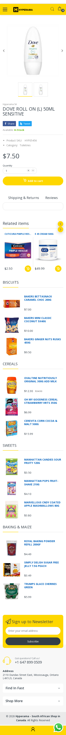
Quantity (7, 165)
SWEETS (9, 445)
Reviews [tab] (51, 197)
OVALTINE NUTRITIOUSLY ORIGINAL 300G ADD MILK (40, 379)
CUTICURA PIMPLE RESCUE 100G (18, 234)
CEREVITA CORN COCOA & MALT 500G (40, 422)
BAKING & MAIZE (17, 526)
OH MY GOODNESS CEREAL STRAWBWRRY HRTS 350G (41, 401)
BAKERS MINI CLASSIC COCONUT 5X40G (38, 319)
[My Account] (33, 730)
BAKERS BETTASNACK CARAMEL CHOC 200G (38, 298)
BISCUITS (11, 282)
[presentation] (60, 224)
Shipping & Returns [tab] (23, 197)
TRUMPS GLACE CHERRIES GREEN (40, 585)
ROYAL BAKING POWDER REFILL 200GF (39, 543)
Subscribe (33, 641)
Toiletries (25, 145)
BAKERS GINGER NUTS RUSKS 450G (42, 341)
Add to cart (35, 181)
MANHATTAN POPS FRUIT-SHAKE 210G (41, 482)
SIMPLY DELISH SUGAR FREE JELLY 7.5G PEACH (41, 564)
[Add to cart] (28, 268)
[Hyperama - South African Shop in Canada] (22, 9)
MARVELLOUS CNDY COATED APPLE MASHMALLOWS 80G (42, 504)
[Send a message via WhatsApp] (58, 727)
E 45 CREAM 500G (44, 234)
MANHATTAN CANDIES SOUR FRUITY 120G (42, 461)
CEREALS (10, 363)
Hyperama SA (10, 104)
